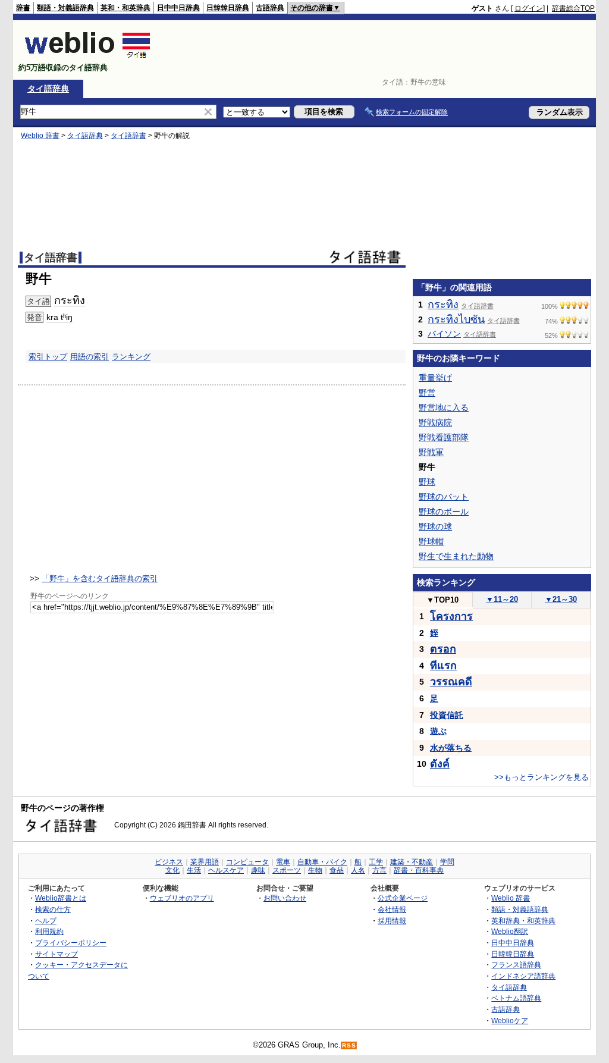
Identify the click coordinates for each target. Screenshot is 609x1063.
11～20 (502, 599)
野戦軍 (431, 452)
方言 (379, 870)
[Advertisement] (378, 50)
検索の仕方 (53, 909)
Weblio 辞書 (40, 135)
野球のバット (444, 496)
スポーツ (286, 870)
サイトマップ (56, 954)
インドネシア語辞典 (523, 976)
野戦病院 (435, 422)
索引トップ (48, 356)
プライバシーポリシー (70, 942)
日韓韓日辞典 (227, 7)
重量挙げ (435, 377)
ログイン (528, 8)
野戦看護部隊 (444, 437)
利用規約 (49, 931)
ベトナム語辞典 (516, 998)
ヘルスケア (226, 870)
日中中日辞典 (178, 7)
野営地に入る (444, 407)
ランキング (131, 356)
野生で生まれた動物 (456, 556)
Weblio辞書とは (60, 898)
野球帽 (431, 541)
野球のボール (444, 511)
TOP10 (442, 599)
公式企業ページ (403, 898)
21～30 (561, 599)
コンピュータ (247, 862)
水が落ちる (451, 747)
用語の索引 (89, 356)
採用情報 (392, 920)
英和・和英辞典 (125, 7)
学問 (447, 862)
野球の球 (435, 526)
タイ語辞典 (48, 88)
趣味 (258, 870)
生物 (315, 870)
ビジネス (169, 862)
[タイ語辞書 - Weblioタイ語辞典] (87, 57)
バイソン (444, 333)
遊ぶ (438, 731)
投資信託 (446, 715)
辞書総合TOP (573, 8)
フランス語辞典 (516, 964)
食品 (336, 870)
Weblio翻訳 (509, 931)
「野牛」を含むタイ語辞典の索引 (100, 578)
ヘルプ (45, 920)
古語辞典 (270, 7)
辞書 (23, 7)
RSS (349, 1045)
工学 (376, 862)
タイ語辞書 (128, 135)
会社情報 (392, 909)
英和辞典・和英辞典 (523, 920)
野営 (427, 392)
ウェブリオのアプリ (182, 898)
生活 (194, 870)
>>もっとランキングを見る (541, 777)
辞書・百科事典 (419, 870)
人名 (358, 870)
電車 (283, 862)
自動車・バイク (322, 862)
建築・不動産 (411, 862)
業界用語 (204, 862)
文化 (172, 870)
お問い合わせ (284, 898)
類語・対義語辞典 (65, 7)
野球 (427, 482)
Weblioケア (509, 1020)
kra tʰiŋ (59, 317)
